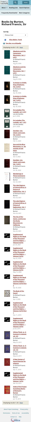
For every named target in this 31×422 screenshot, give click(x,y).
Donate (26, 2)
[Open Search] (15, 2)
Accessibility (25, 413)
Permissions (6, 413)
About (4, 8)
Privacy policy (24, 409)
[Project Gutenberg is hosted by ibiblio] (15, 421)
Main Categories (24, 13)
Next (21, 47)
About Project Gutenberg (11, 409)
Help (20, 417)
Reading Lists (13, 8)
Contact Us (13, 417)
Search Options (24, 8)
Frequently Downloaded (9, 13)
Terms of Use (16, 413)
